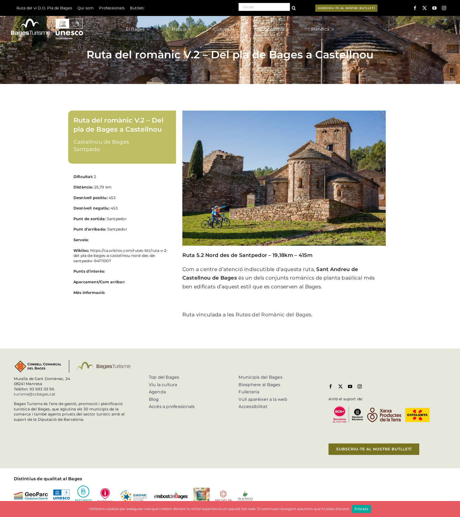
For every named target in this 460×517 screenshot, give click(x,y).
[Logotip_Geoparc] (31, 493)
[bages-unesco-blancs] (48, 17)
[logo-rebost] (171, 493)
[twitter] (424, 8)
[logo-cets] (134, 489)
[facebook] (415, 8)
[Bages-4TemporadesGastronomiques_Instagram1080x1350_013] (201, 489)
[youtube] (434, 8)
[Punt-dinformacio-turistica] (105, 489)
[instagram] (444, 8)
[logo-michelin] (223, 492)
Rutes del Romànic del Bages (273, 315)
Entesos (362, 509)
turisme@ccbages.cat (35, 394)
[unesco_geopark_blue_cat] (61, 491)
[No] (453, 509)
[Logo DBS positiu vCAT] (83, 487)
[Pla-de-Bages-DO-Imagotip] (245, 492)
